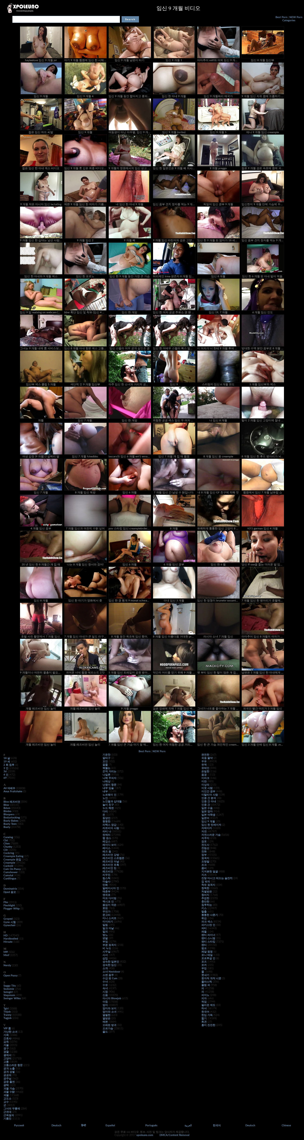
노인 (105, 798)
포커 (204, 965)
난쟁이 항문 (109, 784)
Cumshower (11, 872)
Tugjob (8, 1018)
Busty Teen (10, 824)
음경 (204, 774)
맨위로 (106, 895)
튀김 (204, 918)
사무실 (106, 951)
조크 (204, 865)
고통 (6, 1062)
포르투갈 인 (208, 958)
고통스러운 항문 (13, 1065)
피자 (204, 998)
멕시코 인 (108, 901)
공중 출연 (9, 1082)
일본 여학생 (208, 815)
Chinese (286, 1125)
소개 (105, 968)
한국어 (205, 1012)
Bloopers (9, 814)
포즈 (204, 961)
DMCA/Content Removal (174, 1135)
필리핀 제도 (208, 1005)
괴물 (6, 1095)
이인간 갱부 (208, 791)
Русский (19, 1125)
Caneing (8, 837)
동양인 (106, 818)
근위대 (7, 1112)
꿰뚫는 (106, 768)
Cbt (6, 840)
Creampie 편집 (12, 859)
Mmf (6, 955)
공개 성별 (9, 1072)
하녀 (204, 1008)
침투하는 (206, 905)
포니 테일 (207, 955)
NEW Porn (295, 17)
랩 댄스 (107, 838)
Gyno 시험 (10, 922)
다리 (105, 811)
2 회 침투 (9, 765)
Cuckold (8, 866)
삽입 (105, 958)
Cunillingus (10, 878)
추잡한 (205, 898)
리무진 (106, 875)
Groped (8, 919)
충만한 (205, 901)
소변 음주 (108, 975)
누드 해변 (108, 808)
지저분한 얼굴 (209, 871)
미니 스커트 (109, 918)
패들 (204, 931)
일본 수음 (207, 808)
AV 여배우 (9, 788)
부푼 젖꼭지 (109, 945)
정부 (204, 855)
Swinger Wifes (12, 998)
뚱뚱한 (106, 821)
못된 (105, 908)
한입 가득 (207, 1015)
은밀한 (205, 771)
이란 (204, 781)
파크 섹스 (207, 921)
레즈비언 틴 (109, 868)
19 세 (7, 761)
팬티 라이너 (208, 935)
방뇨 (105, 935)
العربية (188, 1125)
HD (6, 935)
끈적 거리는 (109, 771)
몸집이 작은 (109, 905)
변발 (105, 938)
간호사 (7, 1038)
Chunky (8, 847)
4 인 (6, 774)
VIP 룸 (7, 1028)
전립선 (205, 848)
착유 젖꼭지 (208, 885)
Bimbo (7, 811)
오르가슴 (108, 1028)
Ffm (6, 902)
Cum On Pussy (12, 869)
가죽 (6, 1035)
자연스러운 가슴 (211, 835)
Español (110, 1125)
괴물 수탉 (9, 1092)
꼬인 (105, 761)
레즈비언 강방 (111, 855)
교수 (6, 1102)
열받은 (106, 1018)
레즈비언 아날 (111, 861)
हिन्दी (83, 1125)
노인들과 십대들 (112, 801)
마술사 (106, 881)
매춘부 (106, 891)
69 (5, 778)
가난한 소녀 (10, 1032)
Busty (7, 827)
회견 (204, 1022)
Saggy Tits (10, 985)
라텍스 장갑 (109, 825)
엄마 (105, 1005)
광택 (6, 1085)
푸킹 (204, 968)
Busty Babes (11, 821)
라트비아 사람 (111, 828)
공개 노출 (9, 1068)
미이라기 (108, 921)
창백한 (205, 888)
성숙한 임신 (109, 965)
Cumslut (8, 875)
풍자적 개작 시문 (211, 978)
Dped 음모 (10, 892)
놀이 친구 (108, 805)
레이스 (106, 848)
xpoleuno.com (144, 1135)
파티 (204, 928)
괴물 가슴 (9, 1088)
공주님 (7, 1078)
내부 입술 (108, 788)
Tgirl (6, 1008)
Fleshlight (9, 905)
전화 (204, 851)
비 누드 (107, 948)
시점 (105, 991)
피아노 (205, 995)
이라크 (205, 778)
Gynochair (10, 925)
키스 (204, 908)
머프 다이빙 (109, 898)
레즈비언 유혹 (111, 865)
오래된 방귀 (109, 1025)
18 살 (7, 758)
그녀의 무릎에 (12, 1108)
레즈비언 (108, 871)
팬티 (204, 945)
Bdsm (7, 808)
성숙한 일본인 (111, 961)
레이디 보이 (109, 845)
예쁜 (105, 1022)
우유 (204, 761)
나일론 (106, 774)
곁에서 (7, 1055)
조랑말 (205, 861)
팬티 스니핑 (208, 938)
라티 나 (107, 831)
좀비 (204, 868)
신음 (105, 995)
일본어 (205, 818)
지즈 (204, 875)
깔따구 (106, 758)
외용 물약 (207, 758)
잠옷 (204, 841)
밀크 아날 (108, 928)
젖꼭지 (205, 858)
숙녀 (105, 988)
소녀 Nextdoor (111, 971)
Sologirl (8, 992)
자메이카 (206, 828)
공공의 (7, 1075)
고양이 (7, 1058)
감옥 (6, 1042)
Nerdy (7, 965)
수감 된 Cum (110, 978)
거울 (6, 1045)
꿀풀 (105, 764)
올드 (105, 1032)
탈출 (204, 911)
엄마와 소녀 (109, 1012)
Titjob (7, 1012)
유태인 (205, 768)
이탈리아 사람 (209, 795)
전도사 (205, 845)
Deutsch (56, 1125)
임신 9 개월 (208, 821)
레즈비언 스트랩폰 (113, 858)
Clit (6, 850)
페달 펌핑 (207, 951)
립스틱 (106, 878)
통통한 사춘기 (209, 915)
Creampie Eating (13, 856)
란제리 (106, 835)
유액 (204, 764)
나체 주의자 (109, 778)
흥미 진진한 (208, 1025)
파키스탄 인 (208, 925)
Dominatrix (10, 889)
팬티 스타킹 (208, 941)
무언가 (106, 911)
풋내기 (205, 975)
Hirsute (8, 942)
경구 (6, 1048)
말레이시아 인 (111, 888)
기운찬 (106, 754)
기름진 (7, 1118)
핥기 (204, 1018)
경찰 (6, 1052)
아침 (105, 1001)
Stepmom (9, 995)
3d (5, 771)
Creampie (9, 863)
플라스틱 (206, 981)
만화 (105, 885)
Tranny (7, 1015)
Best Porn (281, 17)
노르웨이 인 (109, 795)
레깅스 (106, 841)
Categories (288, 20)
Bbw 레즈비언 (12, 802)
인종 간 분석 (208, 798)
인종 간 (205, 805)
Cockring (9, 853)
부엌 (105, 941)
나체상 (106, 781)
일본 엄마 (207, 811)
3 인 (6, 768)
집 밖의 (205, 881)
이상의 (205, 784)
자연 (204, 831)
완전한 (205, 754)
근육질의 (9, 1115)
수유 (105, 985)
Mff (6, 952)
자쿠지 (205, 838)
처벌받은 (206, 891)
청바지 (205, 895)
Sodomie (9, 989)
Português (151, 1125)
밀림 (105, 925)
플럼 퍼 (205, 985)
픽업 (204, 1001)
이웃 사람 (207, 788)
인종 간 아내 (208, 801)
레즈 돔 (107, 851)
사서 (105, 955)
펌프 (204, 948)
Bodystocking (12, 817)
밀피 (105, 931)
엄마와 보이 (109, 1008)
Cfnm (7, 843)
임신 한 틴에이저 (211, 825)
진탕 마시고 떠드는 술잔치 (217, 878)
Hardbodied (11, 938)
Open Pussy (11, 975)
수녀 (105, 981)
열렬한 (106, 1015)
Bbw (6, 805)
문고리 (106, 915)
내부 (105, 791)
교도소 (7, 1098)
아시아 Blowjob (112, 998)
